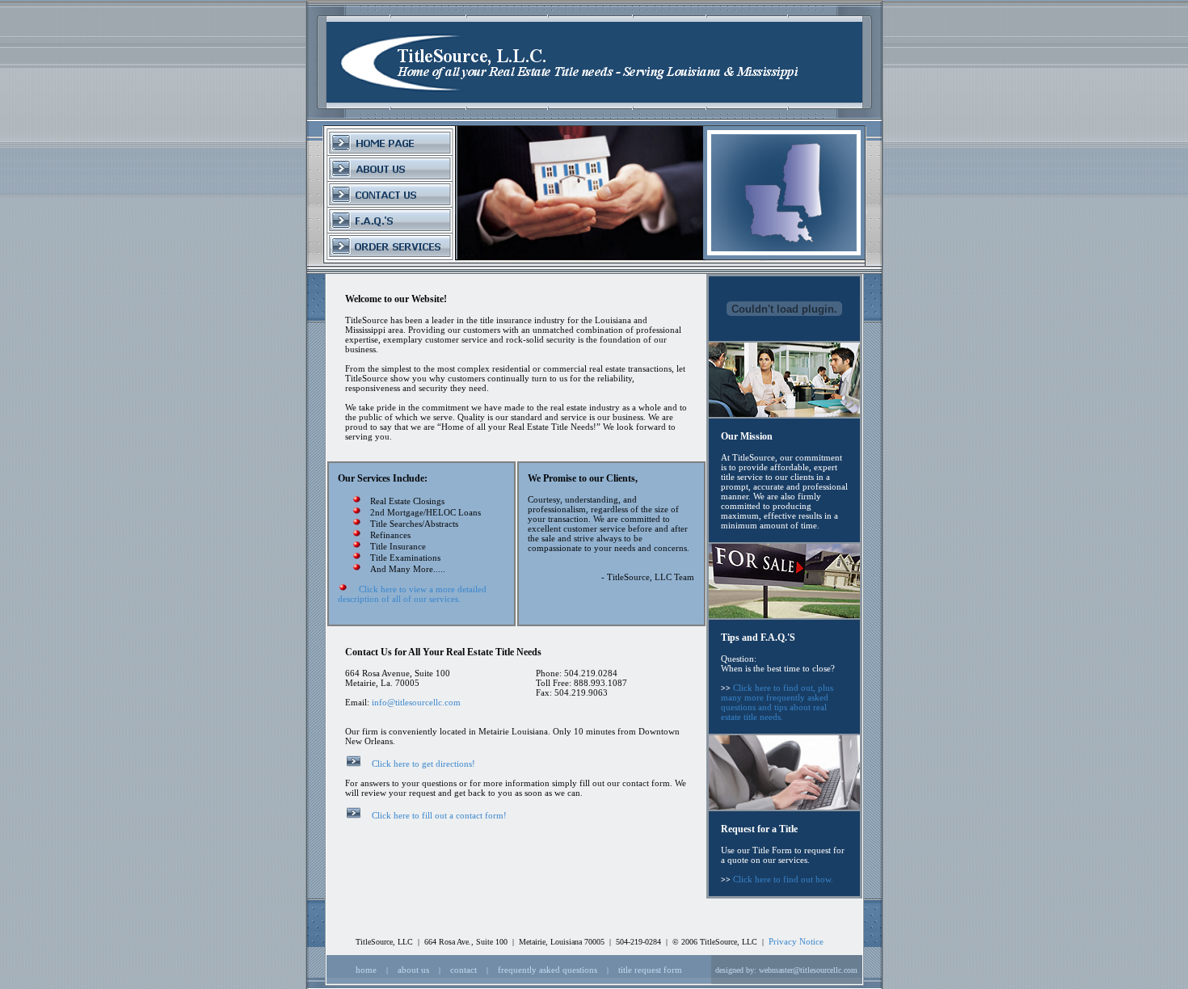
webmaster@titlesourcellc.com (808, 970)
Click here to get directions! (423, 763)
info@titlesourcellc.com (416, 702)
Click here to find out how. (783, 879)
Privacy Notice (796, 941)
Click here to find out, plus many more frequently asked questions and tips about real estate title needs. (777, 702)
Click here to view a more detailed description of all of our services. (412, 594)
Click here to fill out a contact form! (439, 815)
